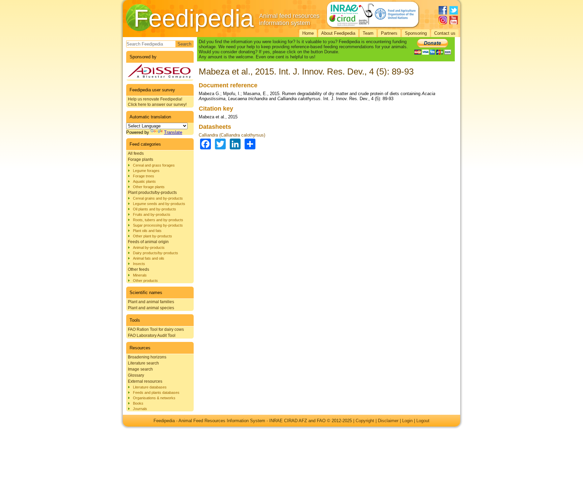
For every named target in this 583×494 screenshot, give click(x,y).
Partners (389, 33)
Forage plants (140, 159)
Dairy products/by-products (155, 253)
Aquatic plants (144, 181)
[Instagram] (443, 20)
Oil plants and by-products (154, 209)
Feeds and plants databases (156, 392)
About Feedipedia (338, 33)
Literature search (143, 363)
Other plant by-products (152, 236)
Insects (139, 264)
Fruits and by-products (151, 214)
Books (138, 403)
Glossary (136, 375)
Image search (140, 369)
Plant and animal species (151, 308)
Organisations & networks (154, 398)
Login (407, 420)
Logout (422, 420)
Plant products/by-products (152, 192)
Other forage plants (149, 187)
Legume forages (146, 171)
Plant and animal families (151, 301)
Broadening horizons (147, 357)
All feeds (136, 153)
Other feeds (138, 269)
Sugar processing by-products (158, 225)
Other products (145, 281)
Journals (140, 409)
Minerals (140, 275)
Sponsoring (416, 33)
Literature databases (150, 387)
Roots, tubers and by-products (158, 220)
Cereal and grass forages (154, 165)
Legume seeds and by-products (159, 204)
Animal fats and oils (148, 258)
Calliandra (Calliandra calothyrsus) (232, 135)
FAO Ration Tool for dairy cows (156, 329)
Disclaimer (388, 420)
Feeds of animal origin (148, 241)
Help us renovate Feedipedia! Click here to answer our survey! (157, 102)
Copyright (365, 420)
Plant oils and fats (147, 231)
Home (308, 33)
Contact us (444, 33)
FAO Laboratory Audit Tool (151, 335)
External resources (145, 381)
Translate (173, 132)
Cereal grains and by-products (158, 198)
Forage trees (143, 176)
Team (368, 33)
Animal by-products (149, 247)
